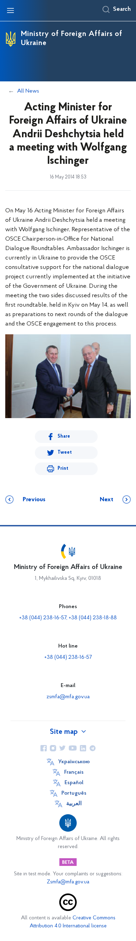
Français (74, 772)
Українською (74, 762)
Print (63, 468)
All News (28, 91)
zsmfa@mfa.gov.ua (68, 697)
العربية (74, 804)
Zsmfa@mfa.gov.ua (68, 882)
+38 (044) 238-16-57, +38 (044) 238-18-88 (68, 618)
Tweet (65, 452)
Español (74, 783)
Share (64, 436)
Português (73, 793)
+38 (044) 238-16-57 (68, 657)
